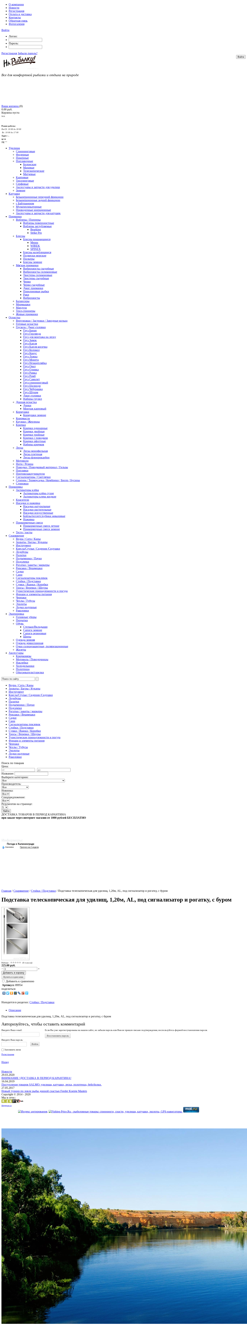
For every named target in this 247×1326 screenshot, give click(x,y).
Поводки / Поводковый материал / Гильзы (42, 467)
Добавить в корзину (13, 972)
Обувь (20, 623)
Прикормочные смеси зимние (41, 529)
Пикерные (22, 157)
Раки (26, 294)
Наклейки (22, 662)
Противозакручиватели (30, 473)
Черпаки (21, 597)
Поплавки (22, 470)
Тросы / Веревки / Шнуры (32, 587)
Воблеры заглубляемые (37, 226)
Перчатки (22, 620)
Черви (27, 281)
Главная (6, 890)
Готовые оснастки (27, 323)
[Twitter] (8, 993)
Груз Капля (30, 343)
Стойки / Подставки (28, 581)
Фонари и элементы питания (34, 594)
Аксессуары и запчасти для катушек (38, 213)
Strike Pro (36, 232)
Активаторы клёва (27, 490)
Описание (15, 1010)
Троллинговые (25, 180)
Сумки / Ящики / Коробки (32, 584)
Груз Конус (30, 353)
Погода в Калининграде (20, 844)
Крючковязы (23, 656)
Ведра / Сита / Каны (28, 538)
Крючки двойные (34, 431)
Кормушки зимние (34, 415)
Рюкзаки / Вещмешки (29, 568)
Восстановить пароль (58, 1035)
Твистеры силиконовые (37, 275)
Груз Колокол (31, 350)
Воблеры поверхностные (38, 223)
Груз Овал (29, 366)
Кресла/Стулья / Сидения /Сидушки (38, 548)
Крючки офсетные (34, 441)
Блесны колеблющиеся (37, 252)
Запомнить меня (12, 1049)
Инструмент (23, 545)
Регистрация (16, 10)
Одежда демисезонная (29, 643)
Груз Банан (30, 330)
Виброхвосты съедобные (38, 268)
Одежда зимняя (25, 639)
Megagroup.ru (6, 1106)
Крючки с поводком (35, 437)
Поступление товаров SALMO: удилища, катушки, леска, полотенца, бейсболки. (51, 1084)
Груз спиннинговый (35, 382)
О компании (16, 4)
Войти (5, 30)
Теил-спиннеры (25, 310)
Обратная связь (18, 20)
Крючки (21, 424)
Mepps (34, 242)
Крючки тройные (33, 434)
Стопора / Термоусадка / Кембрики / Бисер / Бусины (48, 480)
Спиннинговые (25, 151)
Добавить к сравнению (19, 981)
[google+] (14, 1101)
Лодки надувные (26, 607)
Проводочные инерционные (33, 210)
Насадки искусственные (38, 512)
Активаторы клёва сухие (38, 493)
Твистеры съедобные (36, 278)
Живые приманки (27, 314)
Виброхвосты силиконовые (40, 271)
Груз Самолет (31, 379)
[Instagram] (18, 1101)
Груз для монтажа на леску (39, 337)
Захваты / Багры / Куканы (32, 542)
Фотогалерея (16, 24)
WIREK (35, 245)
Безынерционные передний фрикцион (39, 196)
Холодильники (25, 665)
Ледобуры (22, 551)
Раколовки (22, 610)
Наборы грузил (32, 398)
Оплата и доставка (20, 14)
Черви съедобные (34, 284)
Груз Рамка (30, 372)
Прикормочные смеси (29, 522)
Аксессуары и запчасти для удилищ (38, 187)
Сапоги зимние (32, 630)
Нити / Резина (24, 464)
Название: (7, 773)
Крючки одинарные (35, 428)
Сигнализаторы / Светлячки (33, 477)
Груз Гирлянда (32, 333)
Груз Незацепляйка (35, 363)
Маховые (28, 167)
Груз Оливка (31, 369)
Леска (19, 447)
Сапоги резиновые (34, 633)
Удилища (14, 148)
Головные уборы (26, 617)
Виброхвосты (31, 297)
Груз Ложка (30, 356)
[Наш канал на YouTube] (21, 1101)
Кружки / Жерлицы (28, 421)
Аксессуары (16, 652)
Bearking (35, 229)
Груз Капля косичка (35, 346)
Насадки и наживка (28, 503)
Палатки (21, 555)
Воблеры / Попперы (28, 219)
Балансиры (22, 301)
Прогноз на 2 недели (29, 847)
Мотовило (22, 460)
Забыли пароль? (27, 53)
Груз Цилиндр (32, 385)
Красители (22, 499)
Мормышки (23, 304)
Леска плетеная (32, 454)
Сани (19, 574)
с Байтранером (25, 203)
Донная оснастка (26, 402)
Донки (27, 405)
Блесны (20, 236)
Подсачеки (22, 561)
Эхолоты (21, 604)
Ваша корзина (10, 106)
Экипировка (16, 613)
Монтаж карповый (34, 408)
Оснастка (14, 317)
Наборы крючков (33, 444)
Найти (6, 811)
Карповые (22, 177)
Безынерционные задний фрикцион (38, 200)
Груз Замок (30, 340)
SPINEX (35, 249)
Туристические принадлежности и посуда (42, 591)
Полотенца (22, 669)
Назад (5, 1062)
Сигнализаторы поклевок (32, 578)
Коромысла (23, 418)
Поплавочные (24, 161)
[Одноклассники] (12, 993)
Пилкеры (29, 258)
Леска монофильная (35, 450)
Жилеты (21, 649)
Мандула (21, 307)
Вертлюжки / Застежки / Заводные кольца (41, 320)
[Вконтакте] (3, 1101)
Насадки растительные (37, 509)
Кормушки (22, 411)
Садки (20, 571)
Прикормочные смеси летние (41, 525)
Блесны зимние (32, 262)
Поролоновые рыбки (36, 291)
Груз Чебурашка (33, 389)
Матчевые (29, 174)
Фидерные (22, 154)
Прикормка (16, 486)
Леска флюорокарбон (36, 457)
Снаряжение (16, 535)
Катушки (14, 193)
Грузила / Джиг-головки (31, 327)
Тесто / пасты (24, 532)
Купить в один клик (13, 977)
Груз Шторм (30, 392)
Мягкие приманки (27, 265)
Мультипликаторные (29, 206)
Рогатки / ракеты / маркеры (33, 564)
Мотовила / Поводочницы (32, 659)
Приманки (15, 216)
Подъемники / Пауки (29, 558)
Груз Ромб (29, 376)
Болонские (29, 164)
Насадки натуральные (36, 506)
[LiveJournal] (19, 993)
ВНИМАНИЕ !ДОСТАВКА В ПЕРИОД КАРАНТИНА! (36, 1078)
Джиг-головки (32, 395)
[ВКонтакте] (4, 993)
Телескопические (33, 170)
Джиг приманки (33, 288)
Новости (14, 7)
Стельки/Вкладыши (35, 626)
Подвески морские (34, 255)
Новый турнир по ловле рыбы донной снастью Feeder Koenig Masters (44, 1091)
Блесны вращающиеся (36, 239)
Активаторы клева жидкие (39, 496)
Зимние (20, 190)
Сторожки (22, 483)
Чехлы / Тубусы (25, 600)
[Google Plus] (23, 993)
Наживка (28, 519)
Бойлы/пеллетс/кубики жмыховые (44, 516)
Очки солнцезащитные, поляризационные (42, 646)
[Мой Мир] (15, 993)
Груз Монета (31, 359)
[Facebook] (7, 1101)
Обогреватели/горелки (30, 672)
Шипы (27, 636)
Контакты (15, 17)
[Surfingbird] (27, 993)
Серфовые (22, 183)
